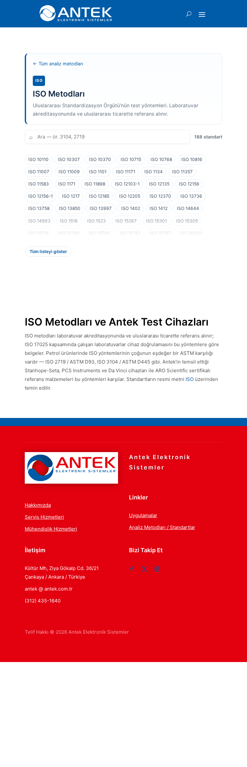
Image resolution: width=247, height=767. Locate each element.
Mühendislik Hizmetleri (51, 529)
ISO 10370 (100, 159)
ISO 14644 (188, 208)
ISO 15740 (68, 233)
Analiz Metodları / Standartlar (162, 527)
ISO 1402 (130, 208)
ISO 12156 (189, 183)
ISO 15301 (156, 220)
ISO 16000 (191, 233)
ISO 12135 (159, 183)
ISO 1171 (66, 183)
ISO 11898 (95, 183)
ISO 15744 (99, 233)
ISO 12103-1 (127, 183)
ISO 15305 (187, 220)
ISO (190, 379)
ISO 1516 (69, 220)
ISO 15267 (126, 220)
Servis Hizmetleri (44, 517)
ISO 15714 (38, 233)
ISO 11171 (125, 171)
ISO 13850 (69, 208)
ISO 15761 (130, 233)
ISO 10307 (69, 159)
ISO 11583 (38, 183)
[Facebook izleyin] (131, 569)
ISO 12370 (160, 196)
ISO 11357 (182, 171)
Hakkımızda (38, 505)
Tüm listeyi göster (48, 251)
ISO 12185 (99, 196)
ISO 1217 (71, 196)
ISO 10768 (161, 159)
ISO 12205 (129, 196)
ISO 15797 (160, 233)
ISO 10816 (191, 159)
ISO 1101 (97, 171)
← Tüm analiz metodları (58, 63)
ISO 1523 (96, 220)
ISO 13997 (101, 208)
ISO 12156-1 (40, 196)
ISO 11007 (38, 171)
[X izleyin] (144, 569)
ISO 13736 (191, 196)
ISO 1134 (153, 171)
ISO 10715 (131, 159)
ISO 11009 (69, 171)
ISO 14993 (39, 220)
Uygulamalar (143, 515)
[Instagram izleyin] (157, 569)
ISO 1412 (159, 208)
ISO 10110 (38, 159)
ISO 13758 (39, 208)
